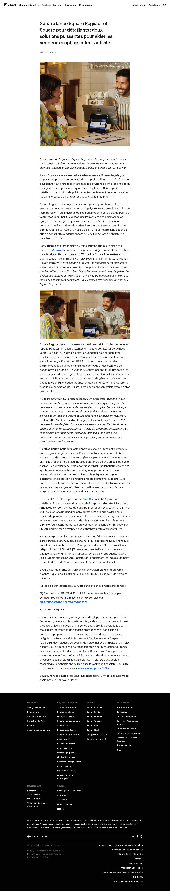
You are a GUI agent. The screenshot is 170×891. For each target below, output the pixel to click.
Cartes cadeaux (64, 766)
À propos (61, 795)
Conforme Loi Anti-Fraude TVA (128, 881)
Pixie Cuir (88, 499)
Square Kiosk (93, 730)
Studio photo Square (67, 771)
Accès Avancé (63, 739)
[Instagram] (141, 836)
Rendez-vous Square (66, 730)
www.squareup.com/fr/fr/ (93, 668)
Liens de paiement (66, 716)
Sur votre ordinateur (36, 716)
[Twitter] (133, 836)
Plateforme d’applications (69, 762)
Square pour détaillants (68, 735)
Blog (119, 750)
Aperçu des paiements (37, 707)
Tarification (122, 712)
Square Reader (94, 712)
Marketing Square (65, 753)
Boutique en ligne (65, 712)
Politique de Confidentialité (130, 854)
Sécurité (139, 859)
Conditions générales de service (127, 850)
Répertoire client (65, 748)
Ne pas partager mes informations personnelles (120, 845)
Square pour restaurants (68, 721)
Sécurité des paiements (38, 730)
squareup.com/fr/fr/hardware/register (63, 601)
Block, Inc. (138, 877)
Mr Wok (56, 250)
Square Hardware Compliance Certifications (122, 872)
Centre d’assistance (126, 716)
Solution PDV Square (66, 707)
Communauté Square (126, 729)
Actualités (62, 800)
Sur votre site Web (36, 721)
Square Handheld (95, 707)
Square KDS (62, 725)
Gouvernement (136, 863)
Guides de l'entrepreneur (129, 733)
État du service (124, 745)
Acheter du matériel (96, 739)
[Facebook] (137, 836)
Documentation (34, 798)
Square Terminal (94, 721)
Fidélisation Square (66, 757)
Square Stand (93, 725)
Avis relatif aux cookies (132, 868)
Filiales (60, 809)
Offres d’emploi (64, 804)
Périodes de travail (66, 744)
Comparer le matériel (97, 735)
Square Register (94, 716)
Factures (31, 725)
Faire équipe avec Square (69, 791)
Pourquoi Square (125, 707)
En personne (33, 712)
